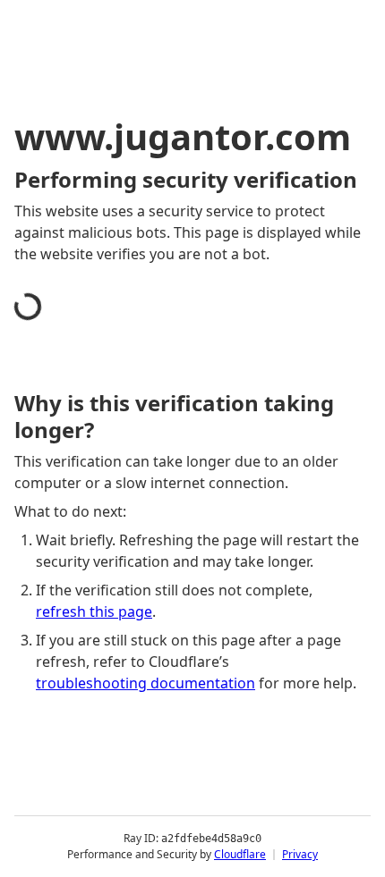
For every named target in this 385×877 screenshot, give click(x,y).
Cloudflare (240, 854)
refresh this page (94, 611)
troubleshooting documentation (145, 683)
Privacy (300, 854)
